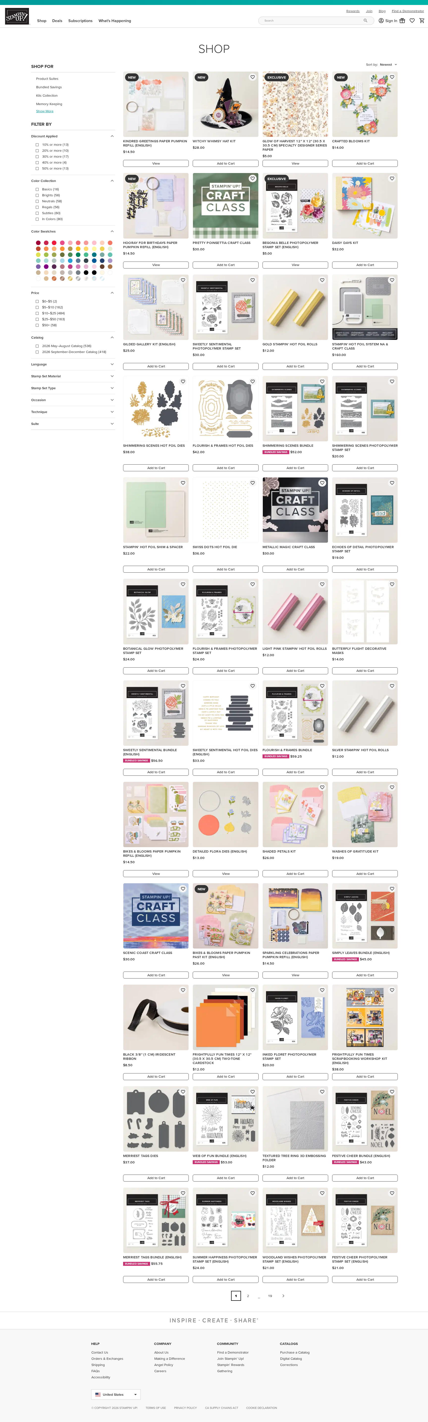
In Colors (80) (52, 219)
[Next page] (283, 1296)
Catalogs (289, 1344)
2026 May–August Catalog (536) (66, 346)
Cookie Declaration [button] (261, 1407)
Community (227, 1344)
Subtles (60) (51, 213)
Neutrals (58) (52, 201)
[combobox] (316, 21)
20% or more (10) (55, 150)
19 (270, 1296)
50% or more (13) (55, 168)
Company (162, 1344)
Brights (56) (51, 195)
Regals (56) (50, 207)
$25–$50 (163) (53, 319)
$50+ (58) (49, 325)
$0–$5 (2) (49, 301)
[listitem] (73, 78)
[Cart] (422, 21)
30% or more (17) (55, 156)
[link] (412, 21)
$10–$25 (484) (53, 313)
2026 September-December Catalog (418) (74, 352)
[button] (402, 21)
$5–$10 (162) (52, 307)
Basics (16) (50, 189)
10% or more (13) (55, 145)
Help (95, 1344)
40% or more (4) (54, 162)
